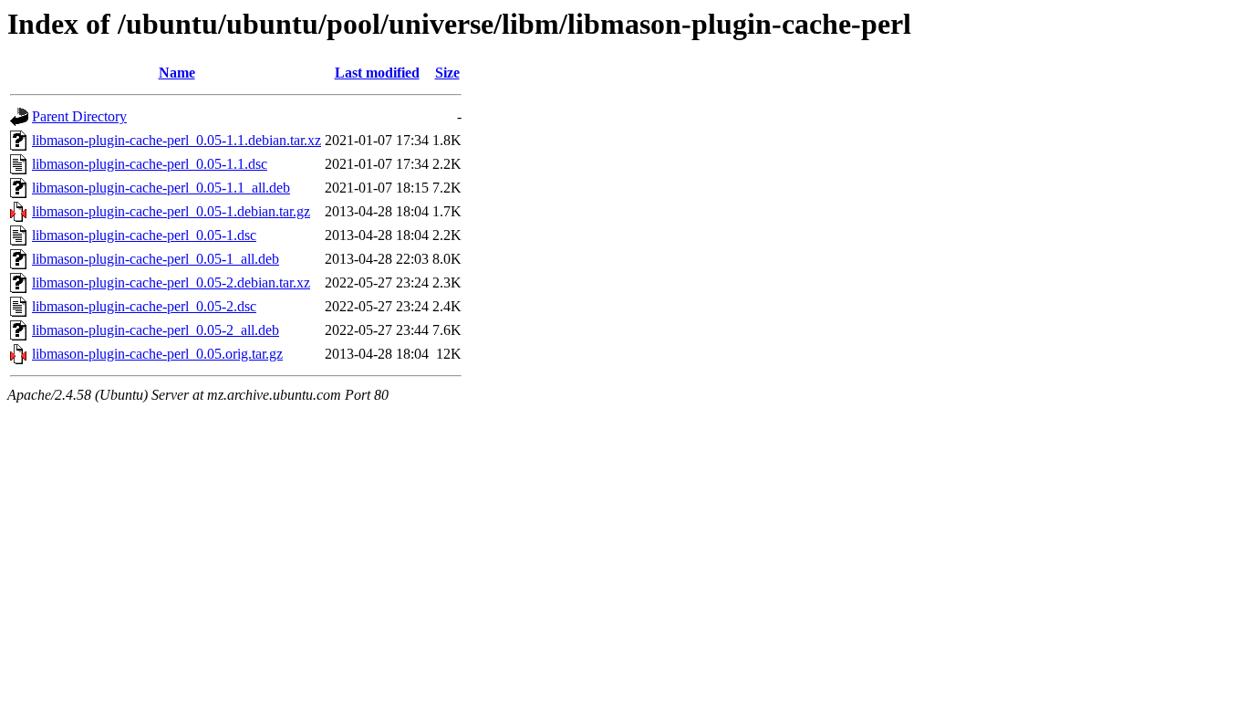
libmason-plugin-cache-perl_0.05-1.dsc (144, 235)
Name (177, 72)
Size (447, 72)
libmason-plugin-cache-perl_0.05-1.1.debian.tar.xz (176, 140)
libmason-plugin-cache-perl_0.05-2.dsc (144, 306)
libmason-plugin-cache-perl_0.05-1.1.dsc (149, 164)
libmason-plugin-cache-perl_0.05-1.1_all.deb (161, 187)
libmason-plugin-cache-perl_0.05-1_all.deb (155, 259)
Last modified (377, 72)
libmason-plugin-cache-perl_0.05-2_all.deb (155, 330)
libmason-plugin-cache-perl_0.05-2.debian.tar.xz (171, 282)
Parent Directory (79, 116)
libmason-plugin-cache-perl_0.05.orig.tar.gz (157, 353)
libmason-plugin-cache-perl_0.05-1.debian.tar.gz (171, 211)
